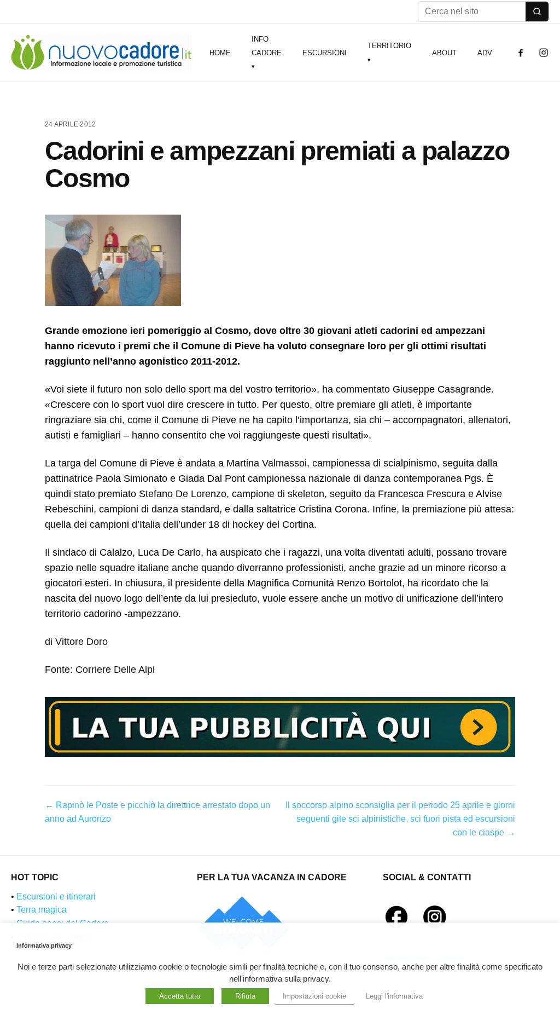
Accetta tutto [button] (179, 996)
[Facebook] (520, 52)
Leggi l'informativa (394, 996)
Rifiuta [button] (245, 996)
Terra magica (41, 909)
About (444, 53)
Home (220, 53)
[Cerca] (537, 11)
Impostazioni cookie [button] (314, 996)
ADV (484, 53)
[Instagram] (543, 52)
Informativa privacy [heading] (44, 945)
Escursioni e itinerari (56, 896)
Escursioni (324, 53)
